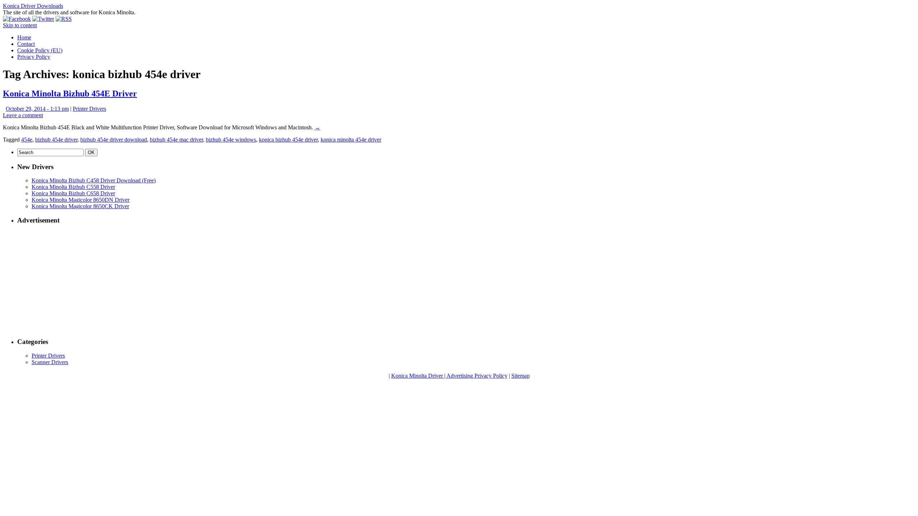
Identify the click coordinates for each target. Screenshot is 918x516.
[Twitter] (43, 19)
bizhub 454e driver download (113, 140)
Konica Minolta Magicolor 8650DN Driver (80, 200)
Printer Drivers (89, 109)
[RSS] (64, 19)
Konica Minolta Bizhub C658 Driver (73, 193)
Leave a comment (23, 115)
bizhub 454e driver (56, 140)
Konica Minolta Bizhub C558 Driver (73, 187)
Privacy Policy (33, 57)
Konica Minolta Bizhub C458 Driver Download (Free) (94, 180)
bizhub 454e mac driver (176, 140)
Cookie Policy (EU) (39, 50)
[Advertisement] (232, 281)
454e (26, 140)
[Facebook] (17, 19)
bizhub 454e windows (231, 140)
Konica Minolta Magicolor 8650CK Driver (80, 206)
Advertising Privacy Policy (476, 376)
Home (24, 37)
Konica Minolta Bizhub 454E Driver (70, 93)
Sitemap (520, 376)
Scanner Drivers (50, 362)
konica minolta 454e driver (351, 140)
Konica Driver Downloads (33, 6)
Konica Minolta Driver (417, 376)
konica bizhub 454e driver (288, 140)
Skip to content (20, 25)
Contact (26, 44)
